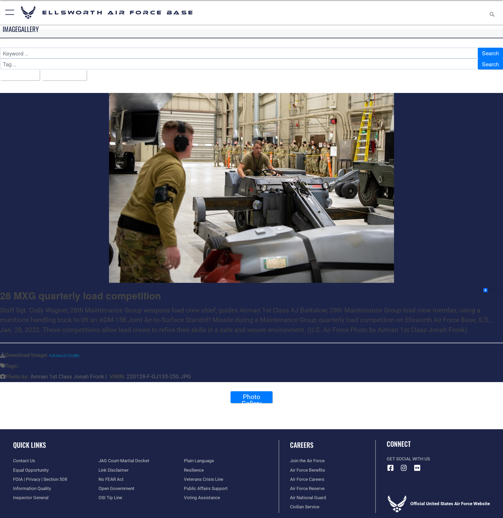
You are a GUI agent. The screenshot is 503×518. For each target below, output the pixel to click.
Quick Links (29, 445)
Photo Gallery (251, 398)
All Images (17, 75)
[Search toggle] (492, 12)
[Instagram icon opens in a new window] (404, 468)
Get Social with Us (408, 458)
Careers (301, 445)
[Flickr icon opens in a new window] (417, 468)
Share (495, 290)
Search (490, 53)
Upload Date (62, 75)
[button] (8, 12)
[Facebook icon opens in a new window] (391, 468)
